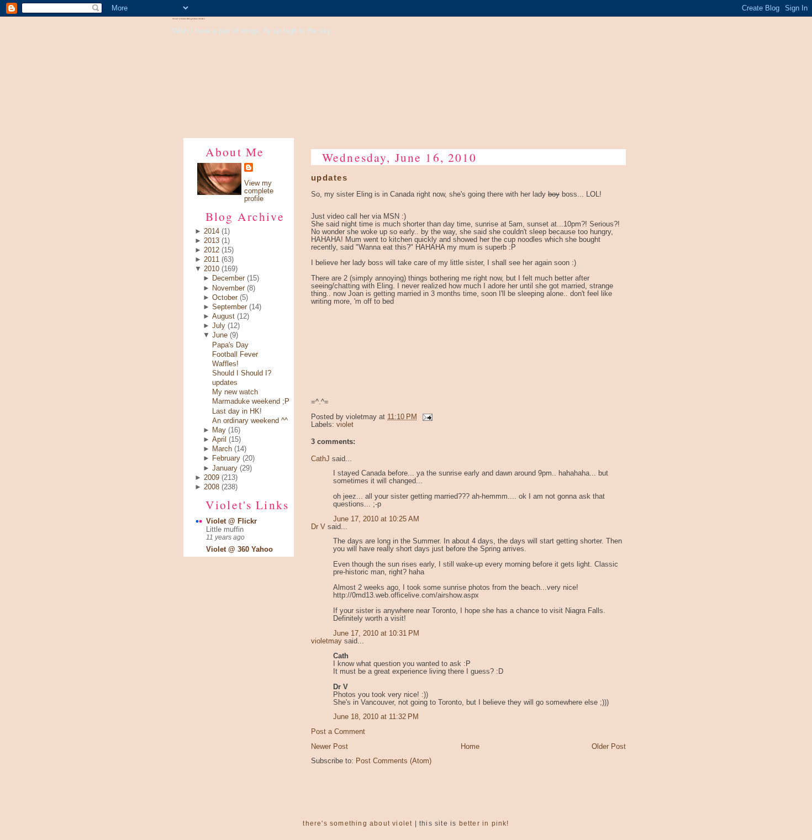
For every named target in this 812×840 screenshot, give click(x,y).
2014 (211, 231)
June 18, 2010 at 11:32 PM (376, 717)
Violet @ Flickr (231, 521)
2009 (211, 478)
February (226, 458)
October (225, 298)
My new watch (235, 392)
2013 (211, 241)
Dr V (318, 527)
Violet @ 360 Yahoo (239, 549)
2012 (211, 250)
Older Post (609, 747)
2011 (211, 259)
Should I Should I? (241, 373)
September (229, 307)
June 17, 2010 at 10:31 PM (376, 633)
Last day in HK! (237, 411)
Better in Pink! (484, 823)
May (219, 430)
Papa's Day (230, 345)
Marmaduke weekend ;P (250, 401)
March (222, 449)
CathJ (320, 459)
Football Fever (235, 354)
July (218, 326)
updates (225, 383)
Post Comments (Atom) (393, 761)
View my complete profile (258, 191)
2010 (211, 269)
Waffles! (225, 364)
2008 (211, 487)
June (220, 335)
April (219, 439)
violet (345, 425)
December (228, 278)
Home (470, 747)
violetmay (326, 641)
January (225, 468)
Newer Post (329, 747)
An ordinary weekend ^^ (250, 421)
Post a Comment (338, 732)
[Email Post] (426, 417)
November (228, 288)
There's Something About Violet (188, 19)
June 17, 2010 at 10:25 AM (376, 519)
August (223, 316)
